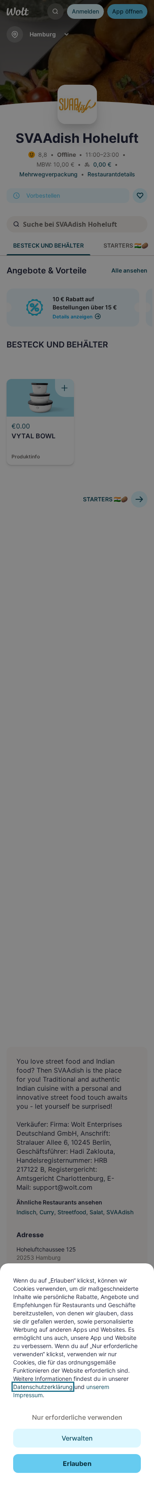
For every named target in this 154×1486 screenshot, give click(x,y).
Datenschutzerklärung (43, 1386)
